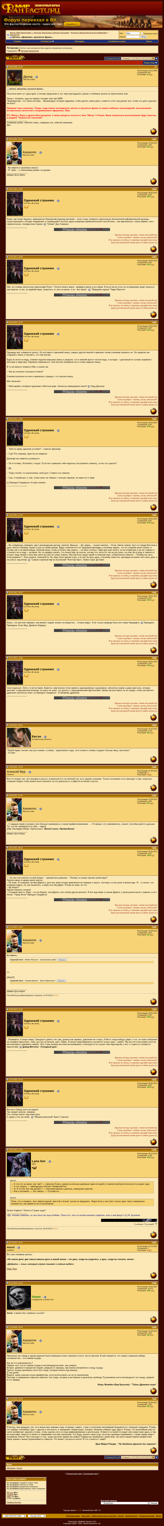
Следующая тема (90, 1474)
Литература (14, 35)
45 (136, 58)
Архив (121, 1516)
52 (143, 58)
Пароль (122, 37)
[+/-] (150, 74)
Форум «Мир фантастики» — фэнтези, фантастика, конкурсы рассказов (39, 33)
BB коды (10, 1493)
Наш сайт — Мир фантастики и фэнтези (99, 1516)
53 (147, 58)
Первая (125, 58)
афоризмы (11, 1468)
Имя (121, 33)
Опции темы (149, 63)
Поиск (149, 41)
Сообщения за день (117, 41)
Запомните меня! (151, 34)
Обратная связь (73, 1516)
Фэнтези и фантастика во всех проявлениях (89, 33)
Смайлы (10, 1494)
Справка (17, 41)
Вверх (158, 1516)
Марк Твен (12, 1269)
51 (140, 58)
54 (150, 58)
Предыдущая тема (74, 1474)
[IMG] (9, 1496)
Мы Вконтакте (131, 1516)
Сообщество (46, 41)
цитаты (19, 1468)
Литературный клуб (30, 51)
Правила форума (14, 1502)
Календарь (79, 41)
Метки (9, 1464)
